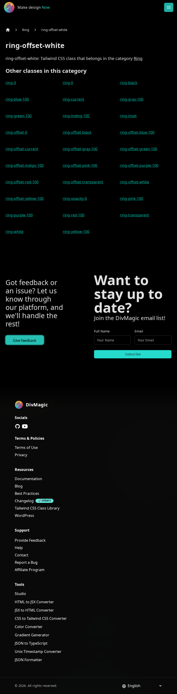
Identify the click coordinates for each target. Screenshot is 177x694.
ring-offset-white (54, 30)
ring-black (128, 82)
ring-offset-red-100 (22, 181)
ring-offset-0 (16, 132)
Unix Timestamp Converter (38, 651)
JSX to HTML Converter (34, 610)
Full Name (102, 331)
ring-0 (68, 82)
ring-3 (11, 82)
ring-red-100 (73, 215)
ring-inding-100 (76, 115)
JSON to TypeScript (31, 643)
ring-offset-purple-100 (139, 165)
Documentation (28, 478)
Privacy (21, 454)
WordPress (24, 515)
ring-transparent (134, 215)
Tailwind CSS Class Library (37, 508)
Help (19, 547)
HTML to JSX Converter (34, 601)
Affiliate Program (29, 569)
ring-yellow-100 (76, 231)
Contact (21, 555)
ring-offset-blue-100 (137, 132)
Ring (25, 30)
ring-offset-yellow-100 (25, 198)
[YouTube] (25, 426)
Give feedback (24, 340)
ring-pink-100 (131, 198)
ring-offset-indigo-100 (25, 165)
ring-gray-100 (131, 99)
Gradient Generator (32, 634)
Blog (19, 486)
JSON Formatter (28, 659)
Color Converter (29, 626)
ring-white (15, 231)
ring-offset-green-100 (138, 148)
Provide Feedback (30, 540)
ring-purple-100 (19, 215)
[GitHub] (17, 426)
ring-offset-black (77, 132)
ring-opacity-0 (75, 198)
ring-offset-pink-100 (80, 165)
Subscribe (133, 354)
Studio (20, 593)
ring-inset (128, 115)
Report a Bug (26, 562)
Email (139, 331)
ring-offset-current (22, 148)
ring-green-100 (19, 115)
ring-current (73, 99)
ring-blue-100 (17, 99)
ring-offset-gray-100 (80, 148)
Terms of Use (26, 447)
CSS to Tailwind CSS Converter (41, 618)
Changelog (24, 500)
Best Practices (27, 493)
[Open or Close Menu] (168, 7)
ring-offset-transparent (83, 181)
